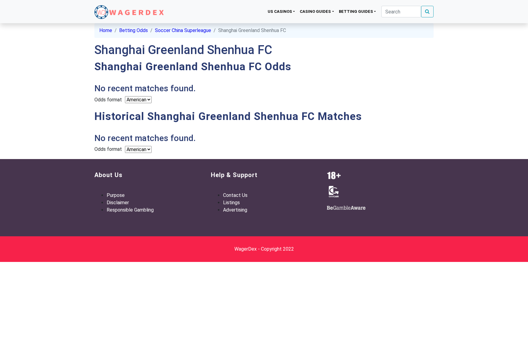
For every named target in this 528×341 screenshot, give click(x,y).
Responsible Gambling (130, 210)
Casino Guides (315, 11)
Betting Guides (356, 11)
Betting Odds (133, 30)
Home (105, 30)
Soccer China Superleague (183, 30)
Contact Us (235, 195)
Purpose (116, 195)
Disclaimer (118, 202)
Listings (231, 202)
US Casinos (280, 11)
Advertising (235, 210)
